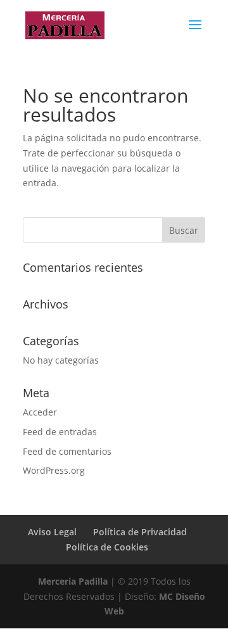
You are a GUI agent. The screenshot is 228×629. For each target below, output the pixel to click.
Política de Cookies (107, 547)
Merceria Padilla (73, 581)
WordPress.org (54, 470)
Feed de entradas (60, 432)
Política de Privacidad (140, 532)
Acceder (40, 412)
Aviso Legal (52, 532)
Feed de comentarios (67, 451)
